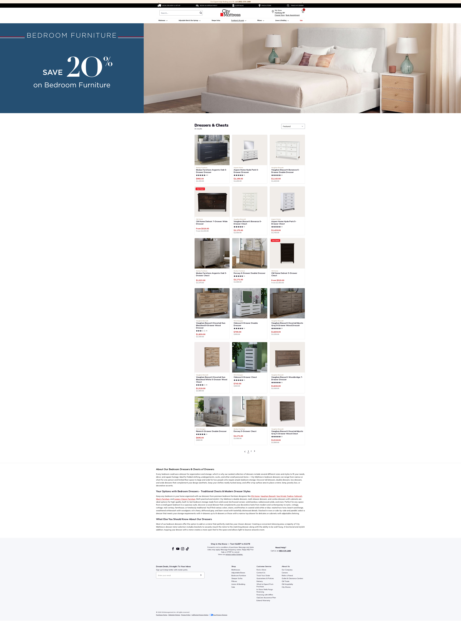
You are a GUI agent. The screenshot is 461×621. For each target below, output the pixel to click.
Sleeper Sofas (237, 578)
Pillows (234, 581)
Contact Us (261, 573)
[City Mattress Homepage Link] (230, 13)
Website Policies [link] (174, 615)
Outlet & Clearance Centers (292, 578)
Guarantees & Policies (265, 578)
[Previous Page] (245, 452)
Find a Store (261, 570)
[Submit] (201, 575)
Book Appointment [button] (293, 15)
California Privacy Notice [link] (199, 615)
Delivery (260, 581)
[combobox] (181, 12)
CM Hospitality (287, 584)
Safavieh (298, 496)
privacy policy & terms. (234, 554)
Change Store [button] (280, 15)
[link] (169, 5)
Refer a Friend (287, 575)
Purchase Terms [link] (161, 615)
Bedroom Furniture (238, 575)
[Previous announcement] (158, 3)
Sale (233, 587)
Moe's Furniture (163, 499)
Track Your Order (263, 575)
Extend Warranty (263, 600)
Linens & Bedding (238, 584)
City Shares (286, 587)
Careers (285, 573)
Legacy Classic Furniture (184, 499)
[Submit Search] (200, 12)
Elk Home (255, 496)
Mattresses (235, 570)
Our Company (287, 570)
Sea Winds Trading (284, 496)
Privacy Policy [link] (186, 615)
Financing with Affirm (265, 595)
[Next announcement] (302, 3)
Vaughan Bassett (268, 496)
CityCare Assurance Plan (266, 598)
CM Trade (285, 581)
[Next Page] (254, 451)
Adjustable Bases (238, 573)
